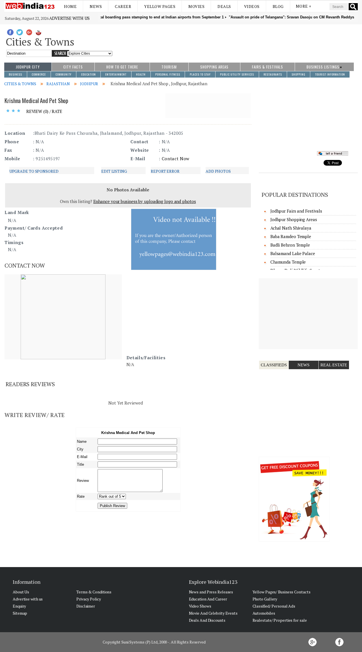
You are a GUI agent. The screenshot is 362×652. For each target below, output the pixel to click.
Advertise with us (69, 18)
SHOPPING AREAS (214, 67)
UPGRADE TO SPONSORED (34, 171)
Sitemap (20, 613)
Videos (252, 6)
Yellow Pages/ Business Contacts (282, 592)
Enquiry (19, 606)
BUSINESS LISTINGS (323, 67)
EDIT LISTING (114, 171)
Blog (278, 6)
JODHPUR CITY (28, 67)
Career (123, 6)
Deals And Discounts (207, 620)
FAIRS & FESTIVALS (267, 67)
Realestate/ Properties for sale (280, 620)
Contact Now (175, 158)
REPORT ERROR (165, 171)
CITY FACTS (73, 67)
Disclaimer (85, 606)
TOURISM (169, 67)
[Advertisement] (235, 40)
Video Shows (200, 606)
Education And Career (208, 599)
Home (70, 6)
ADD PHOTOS (218, 171)
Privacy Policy (88, 599)
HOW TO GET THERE (122, 67)
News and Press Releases (211, 592)
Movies (196, 6)
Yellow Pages (159, 6)
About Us (21, 592)
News (96, 6)
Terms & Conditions (93, 592)
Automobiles (264, 613)
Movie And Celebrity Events (213, 613)
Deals (224, 6)
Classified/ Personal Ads (274, 606)
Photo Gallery (265, 599)
